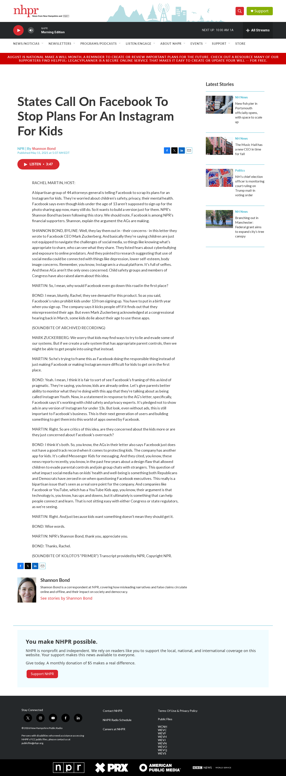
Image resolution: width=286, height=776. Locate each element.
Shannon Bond (44, 148)
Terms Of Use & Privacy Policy (177, 710)
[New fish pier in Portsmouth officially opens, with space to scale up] (219, 105)
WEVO (162, 746)
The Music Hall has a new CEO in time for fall (249, 149)
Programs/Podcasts (98, 43)
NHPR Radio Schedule (117, 720)
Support (261, 11)
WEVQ (162, 750)
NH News (241, 97)
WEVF (162, 733)
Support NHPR (42, 674)
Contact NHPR (112, 710)
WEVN (162, 743)
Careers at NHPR (114, 729)
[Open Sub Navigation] (42, 43)
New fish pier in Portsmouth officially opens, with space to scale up (248, 112)
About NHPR (171, 43)
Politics (240, 170)
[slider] (37, 30)
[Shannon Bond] (26, 590)
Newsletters (60, 43)
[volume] (31, 30)
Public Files (165, 719)
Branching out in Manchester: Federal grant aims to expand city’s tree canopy (249, 227)
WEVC (162, 730)
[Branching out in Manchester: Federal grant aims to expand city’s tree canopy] (219, 219)
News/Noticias (26, 43)
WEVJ (162, 740)
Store (240, 43)
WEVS (162, 753)
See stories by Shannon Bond (66, 598)
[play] (18, 30)
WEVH (162, 736)
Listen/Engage (138, 43)
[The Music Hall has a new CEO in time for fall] (219, 146)
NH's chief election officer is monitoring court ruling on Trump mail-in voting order (249, 186)
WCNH (162, 726)
